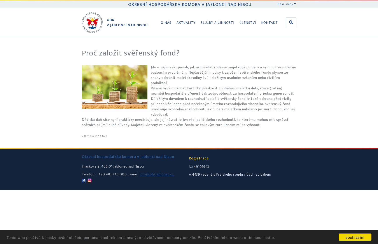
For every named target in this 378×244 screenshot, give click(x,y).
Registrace (199, 158)
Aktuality (186, 23)
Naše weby (286, 4)
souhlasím (355, 237)
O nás (166, 23)
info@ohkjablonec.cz (157, 174)
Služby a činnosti (217, 23)
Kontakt (269, 23)
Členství (248, 23)
